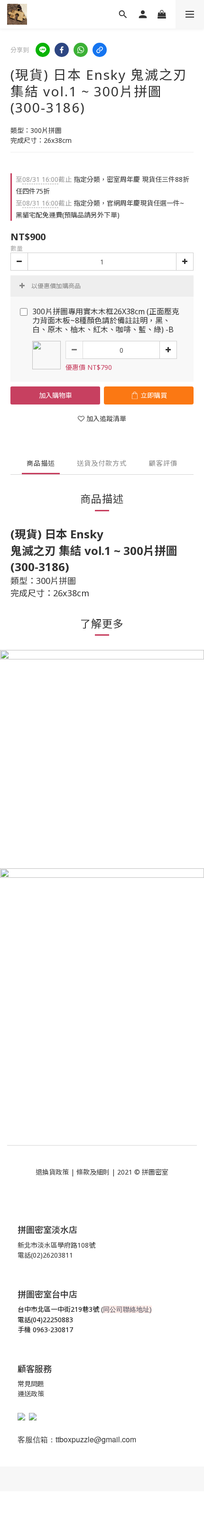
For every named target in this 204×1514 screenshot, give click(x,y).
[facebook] (62, 50)
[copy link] (100, 50)
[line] (43, 50)
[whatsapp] (81, 50)
